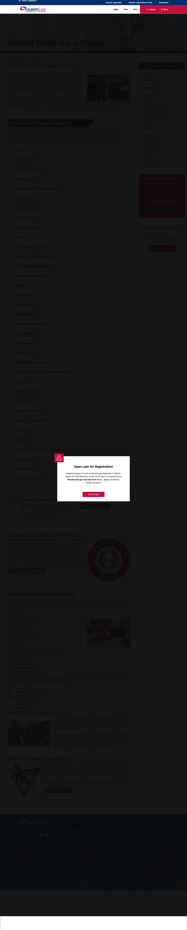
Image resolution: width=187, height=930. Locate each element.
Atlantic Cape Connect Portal (140, 3)
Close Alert (93, 494)
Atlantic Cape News (114, 3)
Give (126, 9)
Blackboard (163, 3)
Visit (135, 9)
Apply (116, 9)
